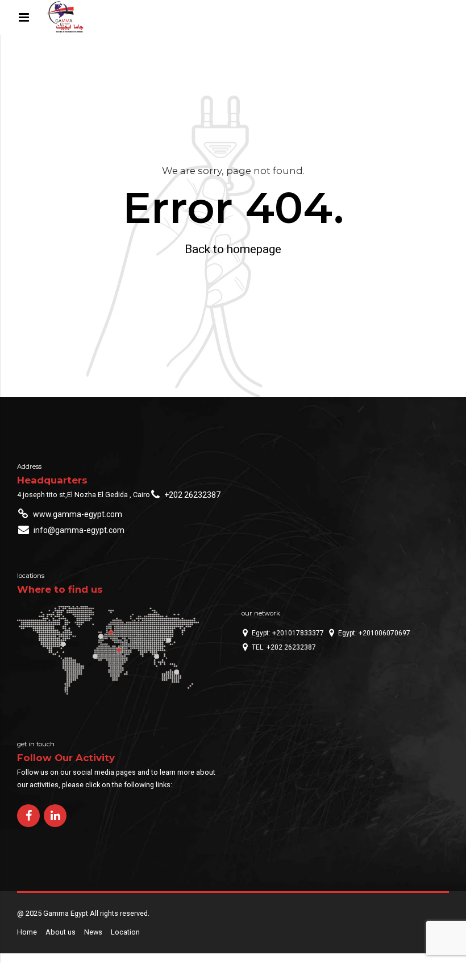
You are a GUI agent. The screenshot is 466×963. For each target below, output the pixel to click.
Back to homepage (233, 249)
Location (125, 932)
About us (60, 932)
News (93, 932)
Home (27, 932)
